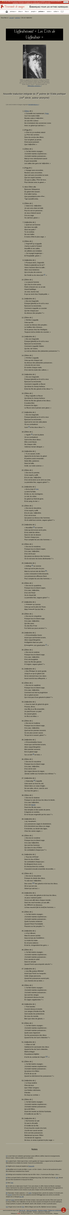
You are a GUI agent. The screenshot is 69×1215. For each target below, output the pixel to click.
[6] (46, 571)
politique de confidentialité (33, 3)
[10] (33, 883)
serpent (9, 1195)
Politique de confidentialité (55, 1210)
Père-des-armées (33, 135)
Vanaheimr (32, 821)
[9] (34, 780)
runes (49, 11)
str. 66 (21, 1196)
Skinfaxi (28, 320)
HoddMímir (40, 938)
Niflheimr (30, 905)
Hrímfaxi (29, 358)
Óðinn (27, 111)
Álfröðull (40, 971)
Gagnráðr (29, 244)
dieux (20, 11)
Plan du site (22, 1210)
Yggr (26, 199)
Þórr (23, 1207)
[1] (44, 274)
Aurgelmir (29, 645)
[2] (29, 427)
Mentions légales (42, 1210)
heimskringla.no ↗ (33, 104)
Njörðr (33, 805)
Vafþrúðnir (39, 118)
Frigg (47, 113)
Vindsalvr (29, 604)
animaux (13, 11)
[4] (34, 527)
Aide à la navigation (31, 1210)
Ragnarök (31, 1166)
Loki (57, 1177)
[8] (33, 754)
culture (56, 11)
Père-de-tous (41, 180)
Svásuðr (31, 609)
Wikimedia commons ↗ (34, 86)
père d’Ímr (40, 196)
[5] (32, 565)
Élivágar (32, 671)
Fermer (66, 2)
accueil (11, 17)
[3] (31, 434)
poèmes (17, 17)
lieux (27, 11)
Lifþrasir (32, 933)
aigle (29, 1193)
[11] (47, 1056)
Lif (26, 933)
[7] (46, 644)
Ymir (36, 489)
